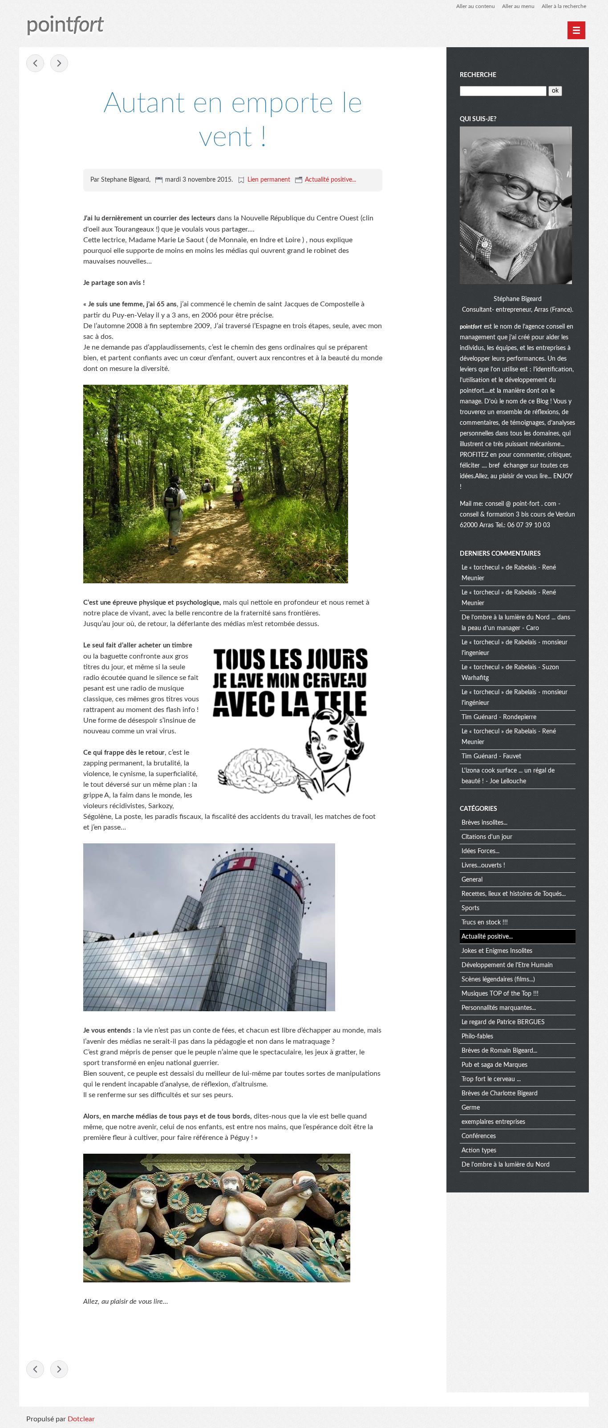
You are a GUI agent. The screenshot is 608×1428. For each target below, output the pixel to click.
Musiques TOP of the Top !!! (500, 994)
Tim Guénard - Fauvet (491, 756)
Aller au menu (518, 6)
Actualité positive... (330, 180)
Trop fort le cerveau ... (491, 1079)
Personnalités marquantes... (499, 1008)
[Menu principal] (576, 30)
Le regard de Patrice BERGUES (503, 1022)
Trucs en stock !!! (485, 922)
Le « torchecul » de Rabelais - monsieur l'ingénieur (514, 697)
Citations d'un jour (487, 837)
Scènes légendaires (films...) (498, 979)
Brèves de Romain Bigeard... (499, 1051)
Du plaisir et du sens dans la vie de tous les (35, 63)
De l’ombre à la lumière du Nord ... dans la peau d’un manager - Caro (516, 622)
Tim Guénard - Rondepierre (499, 717)
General (472, 880)
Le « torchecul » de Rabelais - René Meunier (509, 573)
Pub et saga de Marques (494, 1065)
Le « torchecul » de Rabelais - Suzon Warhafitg (510, 672)
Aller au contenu (475, 6)
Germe (471, 1108)
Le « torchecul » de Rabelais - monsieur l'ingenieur (514, 647)
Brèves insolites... (484, 823)
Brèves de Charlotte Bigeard (500, 1093)
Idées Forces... (480, 851)
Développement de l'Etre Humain (507, 965)
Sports (470, 908)
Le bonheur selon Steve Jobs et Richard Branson (59, 63)
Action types (479, 1150)
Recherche (478, 75)
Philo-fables (477, 1036)
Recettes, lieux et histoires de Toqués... (514, 894)
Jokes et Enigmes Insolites (497, 951)
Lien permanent (268, 180)
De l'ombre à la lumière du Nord (506, 1165)
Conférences (479, 1136)
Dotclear (81, 1419)
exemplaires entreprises (493, 1122)
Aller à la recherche (564, 6)
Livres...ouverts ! (483, 865)
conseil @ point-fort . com (521, 504)
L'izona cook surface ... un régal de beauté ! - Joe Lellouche (508, 776)
